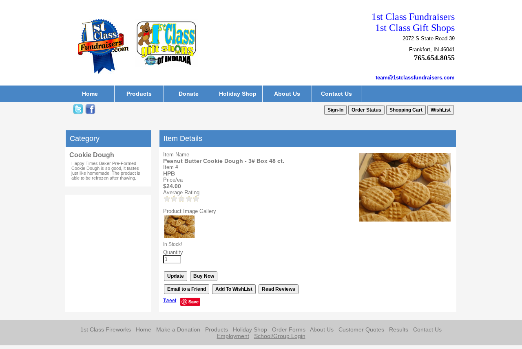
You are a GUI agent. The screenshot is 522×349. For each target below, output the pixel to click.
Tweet (169, 300)
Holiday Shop (238, 93)
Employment (233, 336)
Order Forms (288, 329)
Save (193, 302)
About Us (287, 93)
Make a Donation (178, 329)
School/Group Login (279, 336)
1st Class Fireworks (105, 329)
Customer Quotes (361, 329)
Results (398, 329)
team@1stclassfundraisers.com (415, 78)
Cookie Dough (91, 154)
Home (90, 93)
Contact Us (336, 93)
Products (139, 93)
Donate (189, 93)
